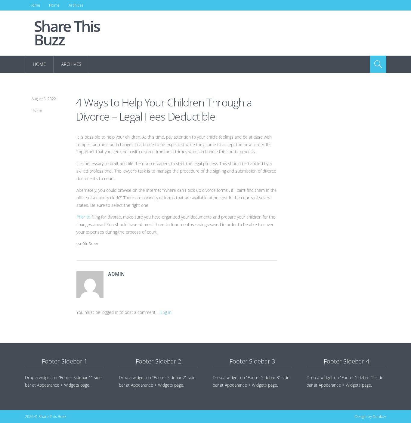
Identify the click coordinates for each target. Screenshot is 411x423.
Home (34, 5)
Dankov (379, 416)
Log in (166, 312)
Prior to (83, 217)
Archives (76, 5)
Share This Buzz (67, 33)
